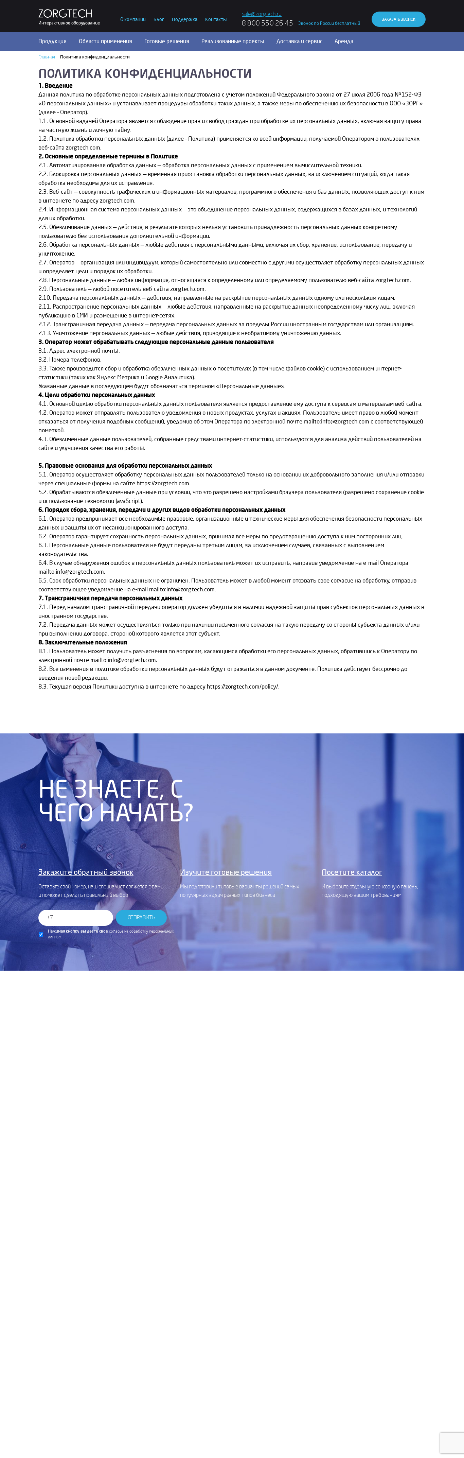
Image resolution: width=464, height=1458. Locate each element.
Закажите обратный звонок (85, 872)
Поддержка (184, 19)
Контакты (216, 19)
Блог (159, 19)
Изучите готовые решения (226, 872)
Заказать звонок (398, 19)
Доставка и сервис (299, 41)
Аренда (344, 41)
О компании (133, 19)
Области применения (105, 41)
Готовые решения (166, 41)
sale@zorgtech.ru (262, 14)
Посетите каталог (352, 872)
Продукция (52, 41)
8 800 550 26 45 (267, 23)
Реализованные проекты (232, 41)
